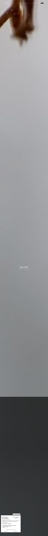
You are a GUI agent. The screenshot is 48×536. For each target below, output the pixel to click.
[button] (29, 3)
